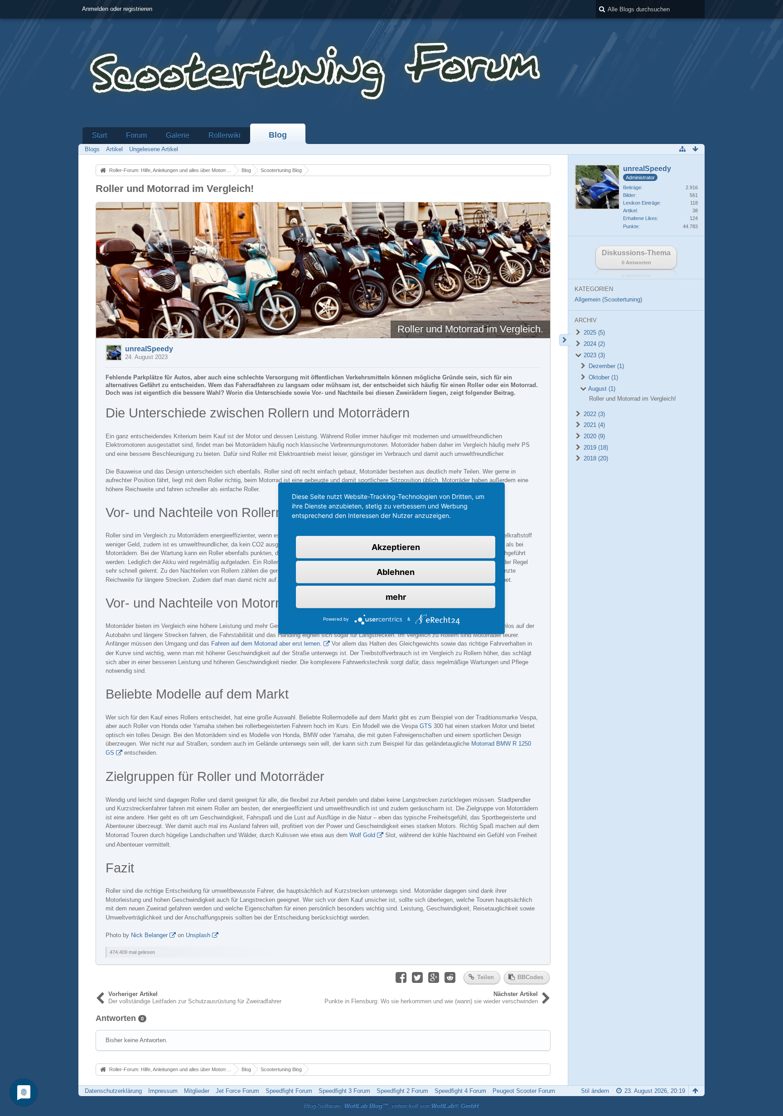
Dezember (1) (605, 366)
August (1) (601, 388)
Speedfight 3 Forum (344, 1090)
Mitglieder (196, 1090)
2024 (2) (593, 343)
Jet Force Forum (237, 1090)
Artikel (630, 210)
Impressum (163, 1090)
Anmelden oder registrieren (117, 8)
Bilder (629, 195)
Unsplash (198, 935)
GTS (426, 726)
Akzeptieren (396, 546)
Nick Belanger (149, 935)
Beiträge (632, 187)
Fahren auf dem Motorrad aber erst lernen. (266, 643)
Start (99, 135)
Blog (278, 134)
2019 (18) (595, 447)
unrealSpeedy (149, 349)
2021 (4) (593, 424)
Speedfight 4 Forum (460, 1090)
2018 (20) (595, 458)
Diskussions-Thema (636, 257)
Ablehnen (396, 571)
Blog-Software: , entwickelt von (391, 1105)
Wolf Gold (362, 835)
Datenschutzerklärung (113, 1090)
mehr (396, 596)
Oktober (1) (602, 377)
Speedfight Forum (289, 1090)
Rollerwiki (224, 135)
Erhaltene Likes (640, 218)
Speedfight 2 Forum (402, 1090)
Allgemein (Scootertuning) (608, 299)
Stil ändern (595, 1090)
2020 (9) (593, 436)
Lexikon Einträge (641, 203)
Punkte (630, 226)
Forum (136, 135)
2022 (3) (593, 414)
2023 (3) (593, 355)
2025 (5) (593, 332)
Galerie (177, 135)
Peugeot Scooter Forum (524, 1090)
